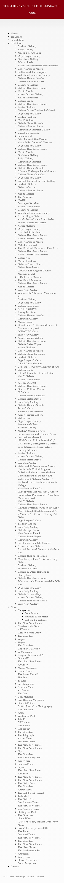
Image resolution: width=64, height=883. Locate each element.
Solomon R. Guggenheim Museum (37, 171)
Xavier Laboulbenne (29, 206)
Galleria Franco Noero (30, 68)
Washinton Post (26, 715)
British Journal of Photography (35, 706)
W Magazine (25, 651)
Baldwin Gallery (27, 46)
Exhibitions (17, 43)
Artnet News (25, 738)
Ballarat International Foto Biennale (38, 65)
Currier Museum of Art (31, 81)
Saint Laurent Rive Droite (32, 139)
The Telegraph (26, 735)
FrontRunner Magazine (31, 699)
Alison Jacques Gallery (30, 94)
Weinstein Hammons (29, 161)
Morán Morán (25, 91)
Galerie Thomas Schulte (31, 78)
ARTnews (23, 629)
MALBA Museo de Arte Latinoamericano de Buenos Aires (37, 432)
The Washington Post (29, 850)
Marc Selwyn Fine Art (30, 488)
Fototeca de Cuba (28, 568)
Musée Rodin (25, 321)
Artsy (21, 712)
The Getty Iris (26, 799)
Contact (15, 866)
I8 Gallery (23, 392)
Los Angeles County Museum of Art (38, 366)
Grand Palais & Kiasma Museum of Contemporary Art (37, 326)
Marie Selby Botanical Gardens (35, 142)
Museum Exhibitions (36, 616)
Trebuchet (23, 796)
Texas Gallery (25, 408)
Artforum (23, 690)
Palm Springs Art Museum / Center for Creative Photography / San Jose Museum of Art (38, 495)
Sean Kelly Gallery (28, 289)
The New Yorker (27, 847)
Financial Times (26, 703)
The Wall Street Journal (31, 792)
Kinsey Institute (27, 312)
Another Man (25, 687)
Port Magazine (26, 683)
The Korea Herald (28, 674)
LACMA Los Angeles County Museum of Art (34, 272)
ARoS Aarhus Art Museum (33, 254)
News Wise (24, 818)
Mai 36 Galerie (26, 120)
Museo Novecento (28, 97)
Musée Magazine (27, 667)
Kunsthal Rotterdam (29, 232)
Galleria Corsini (27, 187)
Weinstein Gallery (28, 318)
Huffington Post (27, 812)
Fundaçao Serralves (29, 203)
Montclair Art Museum (31, 411)
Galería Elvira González (31, 123)
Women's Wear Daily (29, 632)
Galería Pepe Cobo (28, 305)
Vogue (21, 639)
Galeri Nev (24, 257)
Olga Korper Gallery (29, 55)
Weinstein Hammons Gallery (34, 75)
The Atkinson (25, 196)
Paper (21, 767)
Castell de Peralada (28, 132)
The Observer (25, 815)
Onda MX (23, 658)
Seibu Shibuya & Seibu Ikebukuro (36, 373)
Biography (16, 36)
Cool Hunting (25, 696)
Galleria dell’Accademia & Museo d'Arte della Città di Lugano (36, 467)
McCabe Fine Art (27, 245)
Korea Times (25, 671)
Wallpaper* (24, 728)
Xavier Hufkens (26, 107)
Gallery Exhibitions (36, 619)
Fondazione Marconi (29, 437)
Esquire (22, 680)
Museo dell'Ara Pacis (29, 52)
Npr (20, 751)
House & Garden (27, 860)
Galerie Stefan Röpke (29, 344)
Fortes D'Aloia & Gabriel (32, 222)
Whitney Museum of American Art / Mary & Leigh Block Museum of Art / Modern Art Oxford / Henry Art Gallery (38, 512)
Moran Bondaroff (28, 261)
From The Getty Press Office (34, 828)
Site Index (40, 877)
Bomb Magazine (27, 863)
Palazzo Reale (25, 62)
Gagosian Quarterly (29, 648)
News (14, 607)
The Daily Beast (27, 783)
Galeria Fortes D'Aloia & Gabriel (36, 110)
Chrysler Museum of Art (32, 655)
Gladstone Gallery (28, 59)
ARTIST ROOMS (27, 309)
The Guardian (25, 635)
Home (14, 33)
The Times (24, 831)
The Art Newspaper (29, 757)
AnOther (23, 664)
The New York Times (30, 623)
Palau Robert (25, 136)
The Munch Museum (29, 280)
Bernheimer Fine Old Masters (34, 542)
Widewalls (24, 725)
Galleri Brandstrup (28, 267)
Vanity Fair (24, 760)
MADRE (22, 200)
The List (22, 693)
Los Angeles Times (28, 802)
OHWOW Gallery (28, 331)
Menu (32, 12)
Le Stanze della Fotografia (32, 72)
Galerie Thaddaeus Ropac (32, 88)
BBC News (24, 722)
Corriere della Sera (28, 626)
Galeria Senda (25, 100)
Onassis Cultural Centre (31, 389)
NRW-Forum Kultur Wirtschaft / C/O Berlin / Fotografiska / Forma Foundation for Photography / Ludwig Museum (38, 445)
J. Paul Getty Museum (30, 277)
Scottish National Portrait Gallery (36, 180)
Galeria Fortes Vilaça (29, 594)
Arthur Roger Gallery (30, 216)
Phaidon (22, 677)
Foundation (17, 39)
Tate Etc (22, 719)
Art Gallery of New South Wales (36, 219)
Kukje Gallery (25, 49)
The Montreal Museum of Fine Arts (38, 248)
